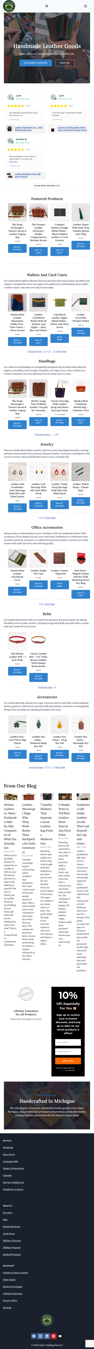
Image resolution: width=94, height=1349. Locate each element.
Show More (13, 162)
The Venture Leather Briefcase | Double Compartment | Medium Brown (38, 232)
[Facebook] (34, 1336)
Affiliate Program (11, 1247)
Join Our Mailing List (13, 1182)
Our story (7, 1212)
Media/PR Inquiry (12, 1254)
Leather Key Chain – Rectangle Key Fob (80, 741)
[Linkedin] (47, 1336)
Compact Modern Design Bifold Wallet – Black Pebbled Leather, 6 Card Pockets (59, 232)
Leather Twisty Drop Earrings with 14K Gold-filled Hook (59, 489)
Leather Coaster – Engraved (59, 572)
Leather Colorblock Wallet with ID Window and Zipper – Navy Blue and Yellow (38, 322)
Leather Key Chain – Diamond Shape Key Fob (38, 741)
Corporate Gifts (10, 1161)
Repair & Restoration (13, 1168)
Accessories (47, 697)
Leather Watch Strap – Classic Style (81, 487)
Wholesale (8, 1147)
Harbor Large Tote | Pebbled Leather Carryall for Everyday (38, 405)
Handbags (47, 361)
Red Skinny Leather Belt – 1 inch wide (17, 656)
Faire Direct (9, 1154)
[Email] (60, 1336)
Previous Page (35, 351)
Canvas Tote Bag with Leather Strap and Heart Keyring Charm (60, 405)
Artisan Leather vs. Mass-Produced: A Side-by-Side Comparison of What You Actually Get (10, 826)
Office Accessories (47, 527)
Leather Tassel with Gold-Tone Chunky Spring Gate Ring (80, 229)
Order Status (9, 1279)
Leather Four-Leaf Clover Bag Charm (17, 739)
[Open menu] (87, 6)
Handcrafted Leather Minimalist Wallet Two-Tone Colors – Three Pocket (17, 322)
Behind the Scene (11, 1226)
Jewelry (47, 444)
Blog (5, 1219)
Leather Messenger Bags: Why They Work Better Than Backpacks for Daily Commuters (28, 828)
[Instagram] (40, 1336)
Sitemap (7, 1307)
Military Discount (12, 1240)
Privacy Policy (10, 1300)
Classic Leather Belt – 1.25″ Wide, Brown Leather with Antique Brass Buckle (38, 660)
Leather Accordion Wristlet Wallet (81, 317)
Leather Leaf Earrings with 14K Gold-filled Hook (38, 489)
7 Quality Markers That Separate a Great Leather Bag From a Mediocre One (46, 824)
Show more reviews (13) (47, 186)
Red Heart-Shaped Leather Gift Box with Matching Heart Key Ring (80, 577)
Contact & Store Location (15, 1272)
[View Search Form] (46, 6)
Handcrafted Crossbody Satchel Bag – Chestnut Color (81, 405)
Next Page (61, 351)
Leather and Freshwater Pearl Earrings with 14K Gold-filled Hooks (17, 490)
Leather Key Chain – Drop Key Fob (59, 739)
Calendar (7, 1175)
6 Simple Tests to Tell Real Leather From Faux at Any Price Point (65, 820)
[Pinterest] (53, 1336)
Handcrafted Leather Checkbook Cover (17, 575)
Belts (47, 613)
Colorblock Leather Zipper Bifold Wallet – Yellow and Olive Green (59, 321)
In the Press (9, 1233)
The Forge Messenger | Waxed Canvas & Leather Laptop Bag (17, 231)
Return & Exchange (12, 1286)
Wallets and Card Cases (47, 274)
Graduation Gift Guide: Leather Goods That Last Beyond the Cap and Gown (83, 824)
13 (54, 351)
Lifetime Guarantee (13, 1293)
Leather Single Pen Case (38, 572)
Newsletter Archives (13, 1189)
